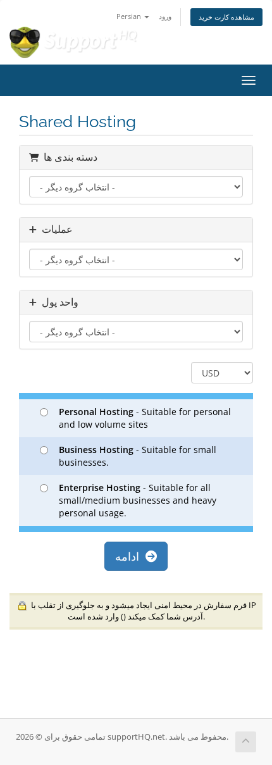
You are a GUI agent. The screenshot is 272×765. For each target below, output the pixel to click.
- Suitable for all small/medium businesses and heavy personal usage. (137, 500)
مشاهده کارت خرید (226, 17)
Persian (129, 16)
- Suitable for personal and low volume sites (145, 418)
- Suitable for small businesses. (137, 456)
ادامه (130, 556)
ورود (165, 16)
